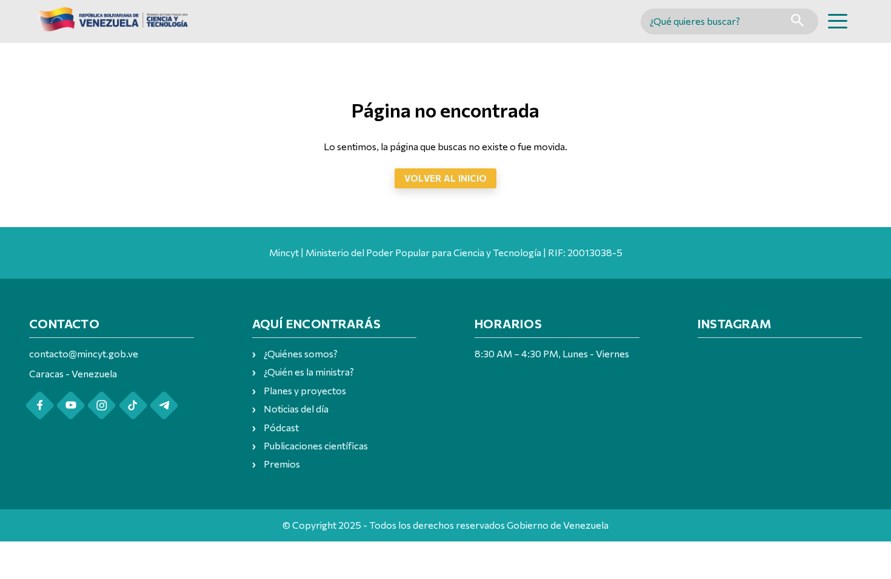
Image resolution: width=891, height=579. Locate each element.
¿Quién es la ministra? (309, 371)
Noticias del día (296, 408)
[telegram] (164, 405)
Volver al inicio (445, 178)
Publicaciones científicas (316, 445)
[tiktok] (133, 405)
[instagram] (101, 405)
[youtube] (70, 405)
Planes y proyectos (305, 390)
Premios (282, 463)
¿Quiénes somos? (301, 353)
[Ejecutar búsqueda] (797, 21)
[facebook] (39, 405)
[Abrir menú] (837, 21)
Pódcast (281, 427)
